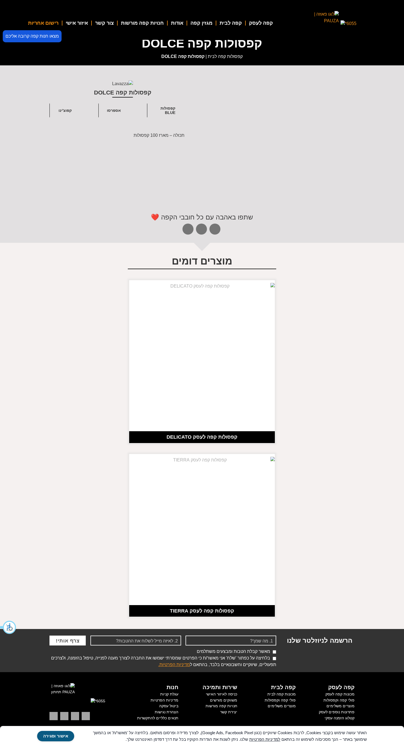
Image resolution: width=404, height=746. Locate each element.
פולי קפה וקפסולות (339, 700)
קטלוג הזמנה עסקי (340, 718)
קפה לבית (231, 23)
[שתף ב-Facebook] (201, 229)
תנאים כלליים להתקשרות (157, 718)
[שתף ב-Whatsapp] (187, 229)
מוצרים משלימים (340, 706)
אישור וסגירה (55, 736)
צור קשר (104, 23)
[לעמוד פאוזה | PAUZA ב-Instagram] (75, 716)
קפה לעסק (261, 23)
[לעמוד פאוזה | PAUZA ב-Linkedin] (86, 716)
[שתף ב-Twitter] (214, 229)
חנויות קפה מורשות (142, 23)
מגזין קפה (201, 23)
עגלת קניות (169, 694)
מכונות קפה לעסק (340, 694)
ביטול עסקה (168, 706)
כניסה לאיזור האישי (221, 694)
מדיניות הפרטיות (164, 700)
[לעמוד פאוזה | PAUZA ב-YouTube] (64, 716)
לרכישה (246, 190)
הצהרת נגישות (166, 712)
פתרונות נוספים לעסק (337, 712)
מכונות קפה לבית (281, 694)
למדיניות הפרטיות (264, 739)
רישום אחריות (43, 23)
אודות (177, 23)
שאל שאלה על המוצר (316, 190)
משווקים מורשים (223, 700)
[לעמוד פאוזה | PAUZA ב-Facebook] (53, 716)
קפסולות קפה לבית (225, 56)
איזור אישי (77, 23)
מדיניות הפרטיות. (174, 664)
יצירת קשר (228, 712)
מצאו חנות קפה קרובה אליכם (32, 36)
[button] (8, 627)
